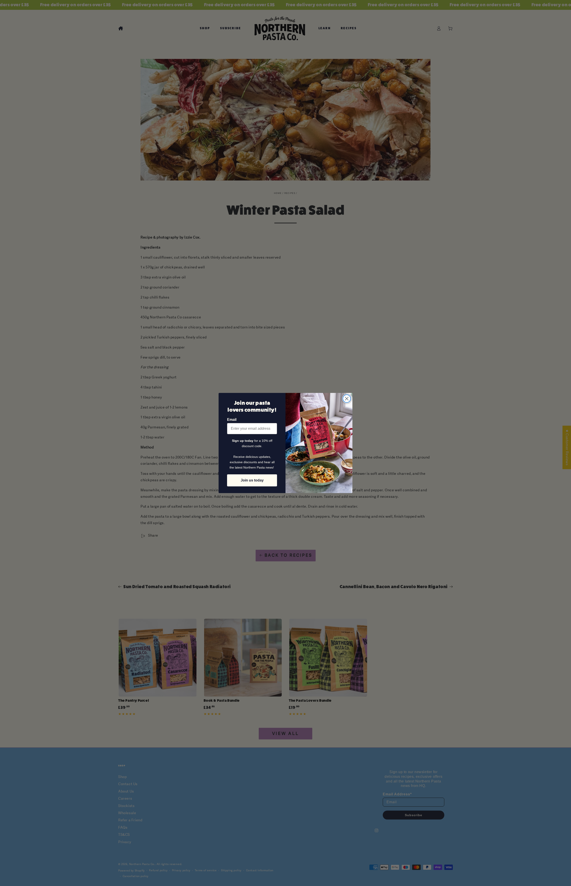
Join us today (252, 480)
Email (231, 419)
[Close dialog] (347, 399)
